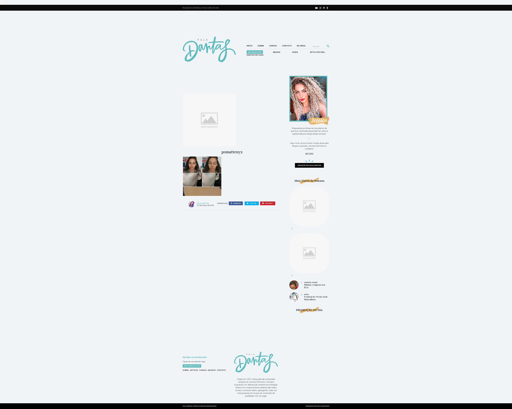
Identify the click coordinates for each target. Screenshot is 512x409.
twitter (253, 203)
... (2, 2)
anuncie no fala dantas (309, 165)
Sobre (261, 46)
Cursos (273, 46)
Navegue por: (255, 52)
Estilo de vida (317, 52)
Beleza (276, 52)
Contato (287, 46)
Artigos (194, 370)
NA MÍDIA (301, 46)
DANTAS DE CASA (255, 55)
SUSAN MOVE (324, 406)
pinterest (269, 203)
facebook (237, 203)
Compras (307, 282)
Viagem (314, 282)
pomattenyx (232, 152)
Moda (295, 52)
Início (249, 46)
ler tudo (309, 153)
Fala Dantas (203, 203)
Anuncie (212, 370)
